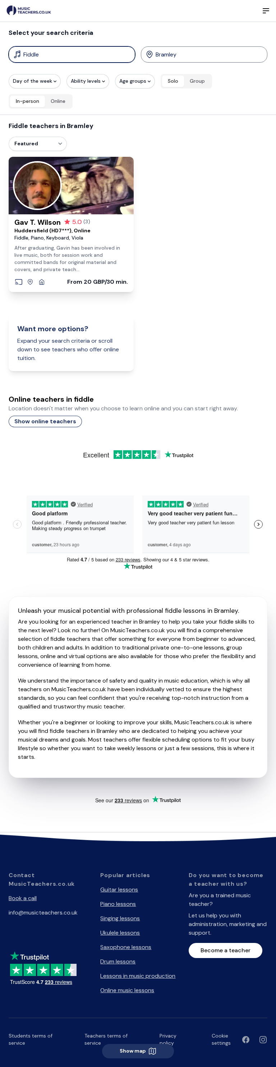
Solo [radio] (173, 81)
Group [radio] (197, 81)
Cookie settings (221, 1039)
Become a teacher (225, 950)
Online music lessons (127, 990)
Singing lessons (120, 918)
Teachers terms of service (106, 1039)
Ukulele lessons (120, 932)
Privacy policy (168, 1039)
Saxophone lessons (125, 947)
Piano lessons (118, 904)
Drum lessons (117, 961)
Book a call (23, 898)
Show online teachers (45, 421)
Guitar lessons (119, 889)
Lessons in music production (137, 976)
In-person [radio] (27, 101)
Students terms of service (30, 1039)
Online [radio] (58, 101)
